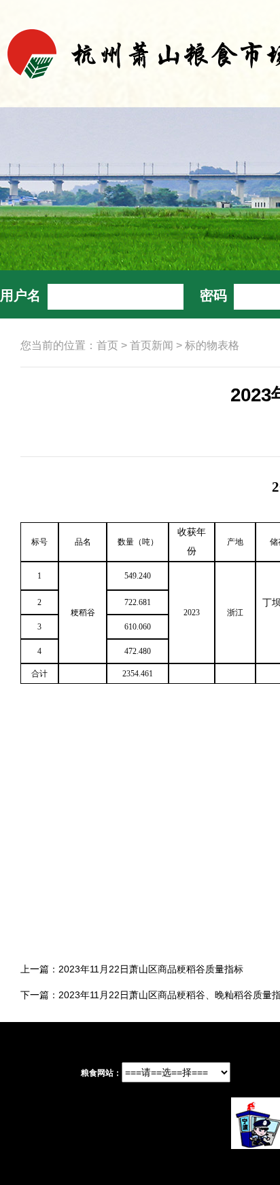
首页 (107, 345)
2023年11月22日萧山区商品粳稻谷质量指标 (150, 969)
